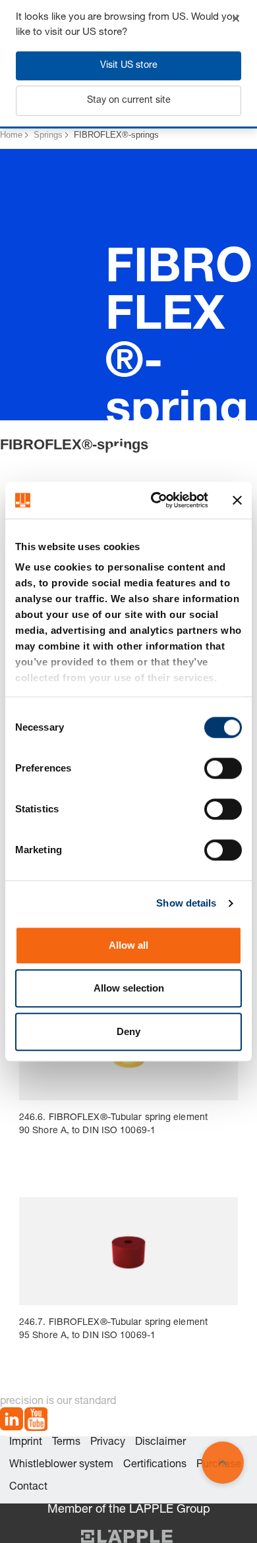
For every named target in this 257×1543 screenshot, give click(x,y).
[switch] (223, 768)
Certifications (154, 1465)
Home (11, 135)
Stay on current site (129, 100)
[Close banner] (237, 500)
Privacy (107, 1443)
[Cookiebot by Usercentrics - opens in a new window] (155, 500)
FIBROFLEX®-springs (116, 135)
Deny (128, 1031)
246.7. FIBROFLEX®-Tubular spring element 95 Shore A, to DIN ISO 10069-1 (113, 1329)
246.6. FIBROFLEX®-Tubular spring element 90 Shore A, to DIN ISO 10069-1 (113, 1124)
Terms (66, 1443)
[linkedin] (11, 1421)
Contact (28, 1487)
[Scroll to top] (223, 1463)
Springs (48, 135)
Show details (186, 903)
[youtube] (35, 1421)
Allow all (128, 945)
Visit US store (128, 65)
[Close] (235, 18)
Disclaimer (160, 1443)
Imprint (25, 1443)
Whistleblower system (61, 1465)
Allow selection (129, 988)
